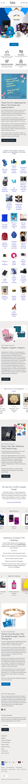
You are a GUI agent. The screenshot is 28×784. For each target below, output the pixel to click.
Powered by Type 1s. (16, 779)
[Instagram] (4, 709)
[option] (14, 28)
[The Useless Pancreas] (12, 3)
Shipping (3, 738)
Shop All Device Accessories (14, 502)
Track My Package (5, 742)
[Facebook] (2, 709)
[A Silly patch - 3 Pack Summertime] (14, 399)
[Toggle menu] (1, 2)
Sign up (5, 729)
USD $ (3, 776)
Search (2, 748)
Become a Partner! (5, 746)
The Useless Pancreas (8, 779)
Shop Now (6, 684)
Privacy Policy (4, 751)
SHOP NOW (6, 379)
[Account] (21, 2)
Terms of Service (5, 753)
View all (14, 391)
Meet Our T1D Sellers (8, 140)
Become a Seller (5, 744)
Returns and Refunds (6, 740)
